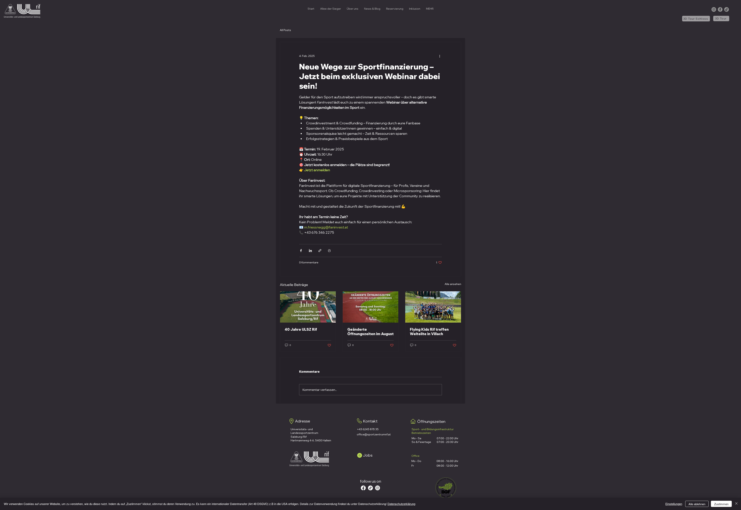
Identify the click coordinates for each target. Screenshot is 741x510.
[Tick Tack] (370, 488)
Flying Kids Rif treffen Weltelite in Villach (429, 331)
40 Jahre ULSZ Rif (301, 329)
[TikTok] (726, 9)
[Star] (359, 455)
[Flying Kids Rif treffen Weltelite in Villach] (433, 307)
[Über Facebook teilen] (301, 250)
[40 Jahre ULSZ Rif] (308, 307)
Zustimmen (721, 504)
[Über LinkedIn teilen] (310, 250)
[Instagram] (713, 9)
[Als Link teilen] (320, 250)
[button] (352, 8)
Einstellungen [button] (673, 504)
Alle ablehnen (697, 504)
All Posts (285, 30)
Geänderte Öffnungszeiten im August (370, 331)
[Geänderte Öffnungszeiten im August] (370, 307)
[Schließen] (736, 504)
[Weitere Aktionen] (439, 56)
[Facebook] (720, 9)
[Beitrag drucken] (329, 250)
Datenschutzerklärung (401, 504)
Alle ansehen (453, 284)
